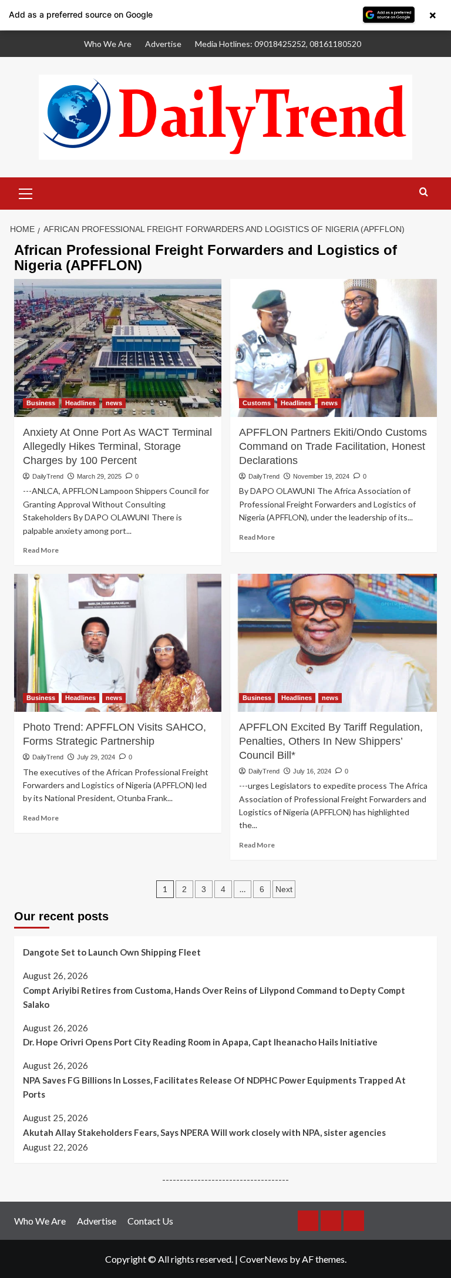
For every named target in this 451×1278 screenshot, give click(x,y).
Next (283, 889)
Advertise (163, 44)
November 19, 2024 (321, 476)
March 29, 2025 (99, 476)
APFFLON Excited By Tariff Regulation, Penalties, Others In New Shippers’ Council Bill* (331, 741)
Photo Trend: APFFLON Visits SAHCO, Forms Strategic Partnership (114, 734)
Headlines (80, 402)
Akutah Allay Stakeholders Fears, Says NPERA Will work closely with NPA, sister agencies (204, 1132)
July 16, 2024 (312, 771)
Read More (41, 550)
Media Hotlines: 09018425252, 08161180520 (278, 44)
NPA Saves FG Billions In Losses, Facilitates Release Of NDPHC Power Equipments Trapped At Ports (214, 1087)
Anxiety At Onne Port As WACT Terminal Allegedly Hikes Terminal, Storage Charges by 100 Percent (117, 446)
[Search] (423, 192)
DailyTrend (47, 476)
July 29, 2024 (96, 757)
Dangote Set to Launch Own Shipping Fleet (112, 952)
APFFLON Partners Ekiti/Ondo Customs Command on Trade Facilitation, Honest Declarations (333, 446)
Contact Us (150, 1220)
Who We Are (108, 44)
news (114, 402)
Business (40, 402)
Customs (257, 402)
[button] (26, 192)
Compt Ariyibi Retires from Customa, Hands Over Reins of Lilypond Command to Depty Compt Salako (214, 997)
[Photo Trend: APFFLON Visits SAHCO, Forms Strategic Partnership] (117, 643)
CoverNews (264, 1258)
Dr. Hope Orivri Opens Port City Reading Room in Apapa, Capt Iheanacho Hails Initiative (200, 1042)
